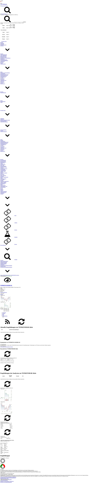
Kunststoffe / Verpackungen (4, 181)
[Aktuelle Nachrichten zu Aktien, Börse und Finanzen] (4, 5)
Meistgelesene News (3, 57)
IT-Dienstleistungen (3, 178)
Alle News (2, 45)
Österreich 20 (2, 149)
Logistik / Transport (3, 182)
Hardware (1, 173)
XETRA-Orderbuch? (3, 131)
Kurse (3, 314)
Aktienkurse (2, 118)
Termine (1, 63)
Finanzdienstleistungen (3, 168)
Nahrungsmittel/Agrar (3, 292)
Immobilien (2, 176)
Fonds (15, 215)
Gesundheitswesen (3, 170)
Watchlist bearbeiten (3, 263)
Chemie (1, 163)
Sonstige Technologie (3, 191)
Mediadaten (10, 479)
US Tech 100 (2, 78)
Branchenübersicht (3, 92)
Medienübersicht (2, 101)
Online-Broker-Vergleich (4, 121)
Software (1, 190)
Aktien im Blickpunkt (3, 54)
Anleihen (15, 222)
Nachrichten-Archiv (6, 478)
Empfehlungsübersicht (3, 59)
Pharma (1, 188)
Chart (3, 315)
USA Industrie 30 (3, 144)
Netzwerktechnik (2, 187)
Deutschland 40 (2, 73)
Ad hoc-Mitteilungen (3, 4)
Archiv (1, 102)
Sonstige (1, 294)
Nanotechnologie (2, 185)
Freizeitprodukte (2, 169)
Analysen (3, 313)
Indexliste (1, 140)
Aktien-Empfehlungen (9, 477)
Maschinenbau (2, 183)
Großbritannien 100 (3, 80)
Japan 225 (1, 150)
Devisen (15, 244)
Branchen (1, 91)
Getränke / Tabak (2, 171)
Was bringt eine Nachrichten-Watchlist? (6, 265)
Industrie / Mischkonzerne (4, 177)
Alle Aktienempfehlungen (4, 60)
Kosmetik (1, 180)
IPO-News (2, 62)
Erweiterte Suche (4, 41)
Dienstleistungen (2, 164)
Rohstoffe (1, 189)
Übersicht (1, 130)
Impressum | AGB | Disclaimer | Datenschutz (7, 481)
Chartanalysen (2, 61)
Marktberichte (2, 58)
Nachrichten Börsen (3, 477)
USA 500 (1, 77)
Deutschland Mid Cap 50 (4, 75)
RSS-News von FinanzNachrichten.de (6, 482)
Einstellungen (2, 264)
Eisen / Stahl (2, 165)
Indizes (1, 139)
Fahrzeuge (1, 167)
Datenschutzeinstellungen (4, 479)
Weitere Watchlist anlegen (4, 261)
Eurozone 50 (2, 79)
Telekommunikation (3, 192)
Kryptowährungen (3, 245)
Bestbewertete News (3, 56)
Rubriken (1, 53)
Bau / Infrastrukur (3, 161)
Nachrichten (2, 43)
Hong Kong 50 (2, 83)
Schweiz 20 (2, 81)
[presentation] (2, 316)
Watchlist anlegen (3, 266)
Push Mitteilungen (3, 276)
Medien (1, 100)
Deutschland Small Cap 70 (4, 74)
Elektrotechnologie (3, 166)
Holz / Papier (2, 174)
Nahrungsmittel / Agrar (3, 186)
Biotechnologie (2, 162)
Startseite (1, 42)
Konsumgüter (2, 179)
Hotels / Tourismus (3, 175)
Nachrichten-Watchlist (3, 262)
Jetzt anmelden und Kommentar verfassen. (6, 346)
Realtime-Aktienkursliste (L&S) (5, 120)
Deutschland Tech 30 (3, 76)
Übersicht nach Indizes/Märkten (5, 72)
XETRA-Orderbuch (3, 129)
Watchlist (15, 259)
